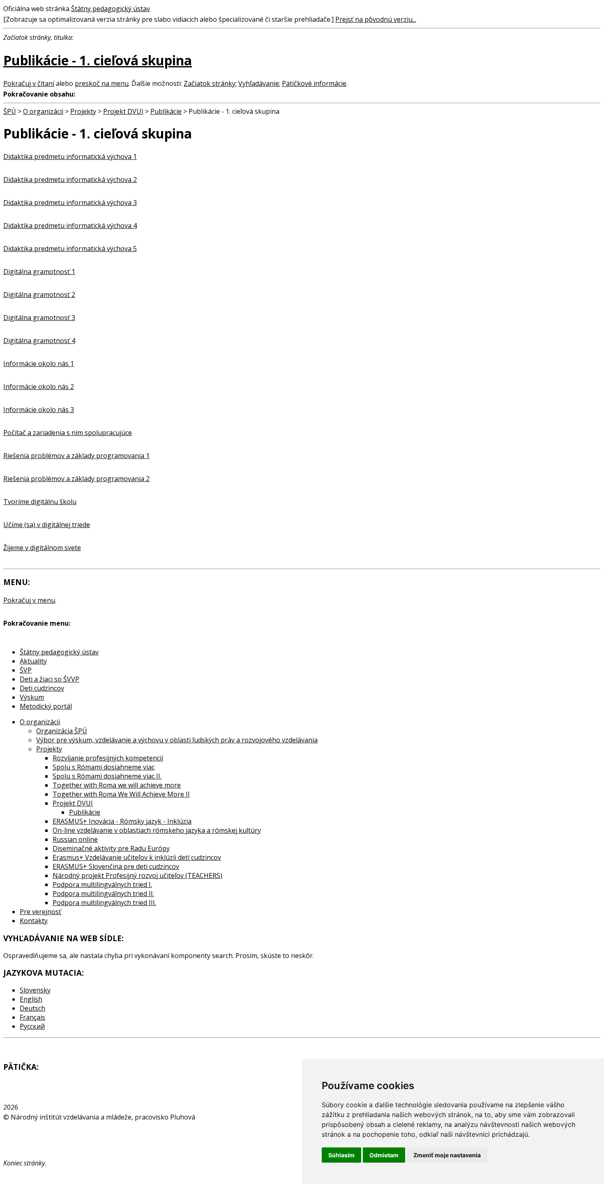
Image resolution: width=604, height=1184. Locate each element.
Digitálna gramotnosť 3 (39, 317)
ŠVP (26, 670)
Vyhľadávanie (258, 83)
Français (32, 1017)
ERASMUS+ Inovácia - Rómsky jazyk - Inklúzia (122, 821)
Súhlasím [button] (341, 1155)
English (31, 999)
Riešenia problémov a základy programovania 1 (76, 455)
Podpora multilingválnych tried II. (103, 893)
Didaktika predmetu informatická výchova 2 (70, 179)
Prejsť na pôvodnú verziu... (375, 19)
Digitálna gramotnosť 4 (39, 340)
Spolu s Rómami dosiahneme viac (103, 767)
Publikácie (166, 111)
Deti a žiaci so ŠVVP (49, 679)
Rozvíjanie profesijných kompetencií (108, 757)
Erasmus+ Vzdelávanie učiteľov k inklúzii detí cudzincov (137, 857)
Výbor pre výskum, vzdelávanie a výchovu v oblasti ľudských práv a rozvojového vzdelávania (177, 739)
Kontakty (34, 920)
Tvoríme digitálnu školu (39, 501)
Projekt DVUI (123, 111)
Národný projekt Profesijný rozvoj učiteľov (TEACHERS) (137, 875)
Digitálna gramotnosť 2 (39, 294)
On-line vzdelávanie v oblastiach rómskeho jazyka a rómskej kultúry (157, 830)
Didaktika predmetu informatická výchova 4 (70, 225)
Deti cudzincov (42, 688)
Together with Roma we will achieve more (117, 785)
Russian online (75, 839)
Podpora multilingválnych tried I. (102, 884)
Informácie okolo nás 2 (38, 386)
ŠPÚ (9, 111)
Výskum (32, 697)
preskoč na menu (102, 83)
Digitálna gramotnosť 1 (39, 271)
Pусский (32, 1026)
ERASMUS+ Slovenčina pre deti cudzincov (116, 866)
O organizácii (43, 111)
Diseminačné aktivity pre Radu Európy (111, 848)
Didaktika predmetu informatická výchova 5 (70, 248)
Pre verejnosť (40, 911)
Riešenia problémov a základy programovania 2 (76, 478)
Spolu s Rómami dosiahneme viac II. (107, 776)
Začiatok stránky (209, 83)
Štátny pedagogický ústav (110, 8)
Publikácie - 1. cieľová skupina (97, 60)
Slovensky (35, 990)
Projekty (83, 111)
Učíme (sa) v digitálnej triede (46, 524)
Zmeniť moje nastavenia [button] (447, 1155)
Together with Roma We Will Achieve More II (121, 794)
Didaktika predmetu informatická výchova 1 (70, 156)
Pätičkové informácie (314, 83)
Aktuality (33, 661)
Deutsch (32, 1008)
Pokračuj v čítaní (28, 83)
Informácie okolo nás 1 (38, 363)
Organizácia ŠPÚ (61, 730)
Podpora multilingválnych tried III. (104, 902)
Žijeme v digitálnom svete (42, 547)
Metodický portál (46, 706)
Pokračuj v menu (29, 600)
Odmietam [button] (384, 1155)
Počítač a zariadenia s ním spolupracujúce (67, 432)
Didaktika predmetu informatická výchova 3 (70, 202)
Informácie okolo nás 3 (38, 409)
